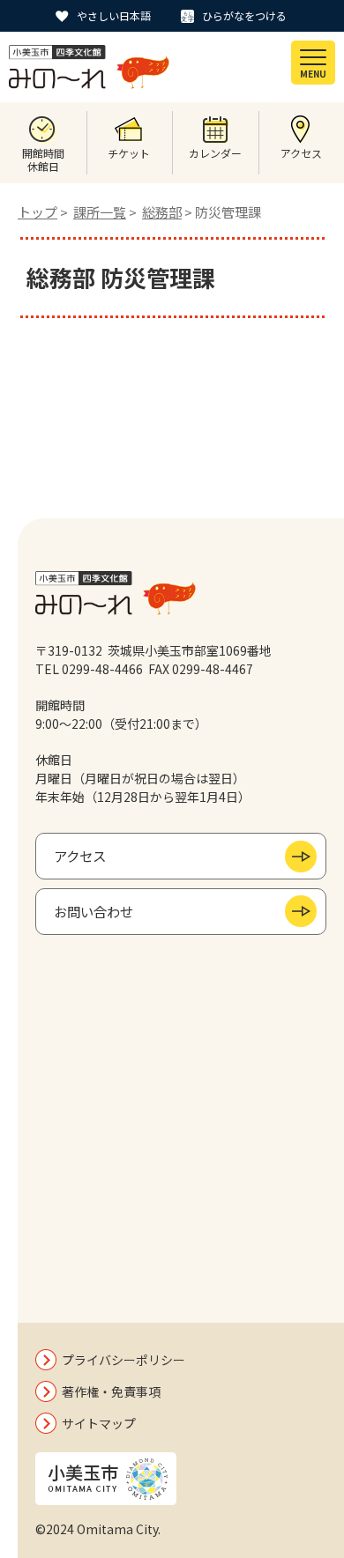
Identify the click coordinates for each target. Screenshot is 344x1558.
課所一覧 (99, 212)
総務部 (162, 212)
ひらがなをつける (244, 15)
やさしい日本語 (114, 15)
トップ (37, 212)
